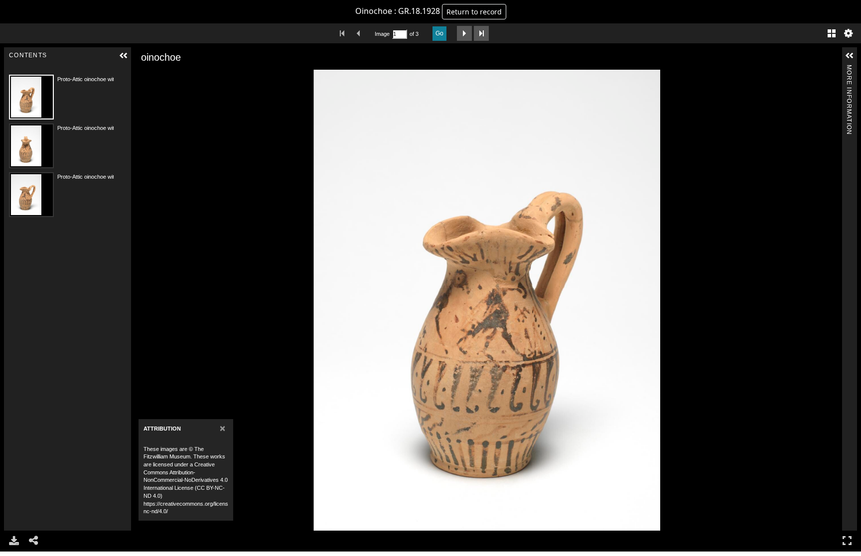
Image (382, 34)
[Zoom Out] (156, 77)
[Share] (34, 541)
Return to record (474, 11)
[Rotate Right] (170, 77)
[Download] (14, 541)
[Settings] (848, 33)
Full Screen (847, 541)
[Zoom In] (142, 77)
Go (439, 33)
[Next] (830, 300)
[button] (124, 56)
